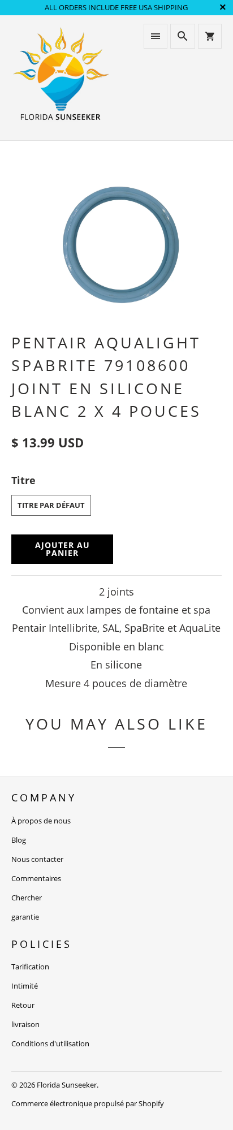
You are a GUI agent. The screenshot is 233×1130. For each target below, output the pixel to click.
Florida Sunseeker (67, 1085)
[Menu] (155, 36)
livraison (25, 1024)
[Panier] (210, 36)
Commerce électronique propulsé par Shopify (87, 1103)
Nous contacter (37, 859)
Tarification (30, 966)
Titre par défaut (51, 505)
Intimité (24, 986)
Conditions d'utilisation (50, 1043)
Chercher (26, 897)
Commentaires (36, 878)
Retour (22, 1005)
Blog (18, 840)
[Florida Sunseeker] (61, 78)
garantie (25, 917)
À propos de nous (41, 821)
